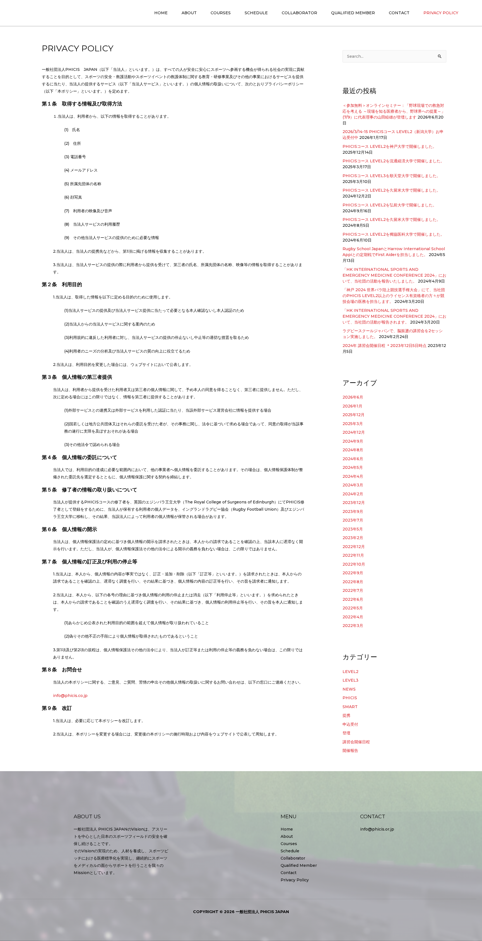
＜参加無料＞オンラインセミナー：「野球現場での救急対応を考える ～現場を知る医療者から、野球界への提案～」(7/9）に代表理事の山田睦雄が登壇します (394, 111)
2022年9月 (353, 572)
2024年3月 (353, 485)
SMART (350, 706)
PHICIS (350, 697)
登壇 (346, 732)
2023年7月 (353, 520)
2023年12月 (354, 502)
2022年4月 (353, 616)
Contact (289, 872)
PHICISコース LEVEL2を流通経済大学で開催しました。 (393, 160)
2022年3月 (353, 625)
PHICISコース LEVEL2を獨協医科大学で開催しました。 (393, 234)
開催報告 (350, 750)
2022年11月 (353, 555)
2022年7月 (353, 590)
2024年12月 (354, 432)
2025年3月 (353, 423)
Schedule (290, 850)
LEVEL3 (350, 680)
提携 (346, 715)
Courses (289, 843)
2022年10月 (354, 564)
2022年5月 (353, 608)
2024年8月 (353, 449)
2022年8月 (353, 581)
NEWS (349, 689)
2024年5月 (353, 467)
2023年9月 (353, 511)
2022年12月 (354, 546)
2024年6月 (353, 458)
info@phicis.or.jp (377, 829)
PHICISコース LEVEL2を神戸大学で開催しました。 (390, 146)
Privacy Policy (295, 879)
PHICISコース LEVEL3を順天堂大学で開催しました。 (391, 175)
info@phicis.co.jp (70, 695)
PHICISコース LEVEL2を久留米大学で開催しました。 (391, 190)
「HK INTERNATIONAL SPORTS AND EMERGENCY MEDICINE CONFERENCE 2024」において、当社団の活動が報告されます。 (394, 316)
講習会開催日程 (356, 741)
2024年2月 (353, 493)
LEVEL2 (350, 671)
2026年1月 (352, 406)
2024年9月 (353, 441)
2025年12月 (354, 414)
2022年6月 (353, 599)
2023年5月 (353, 529)
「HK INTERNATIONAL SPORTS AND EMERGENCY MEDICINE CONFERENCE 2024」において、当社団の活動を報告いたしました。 (394, 275)
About (287, 836)
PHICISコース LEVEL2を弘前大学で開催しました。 (390, 204)
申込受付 (350, 724)
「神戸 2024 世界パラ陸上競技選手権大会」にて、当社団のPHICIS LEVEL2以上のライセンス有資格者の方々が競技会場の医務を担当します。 (394, 295)
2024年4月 (353, 476)
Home (287, 829)
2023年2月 (353, 537)
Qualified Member (299, 865)
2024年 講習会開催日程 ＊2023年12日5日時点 (384, 345)
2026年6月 (353, 397)
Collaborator (293, 858)
